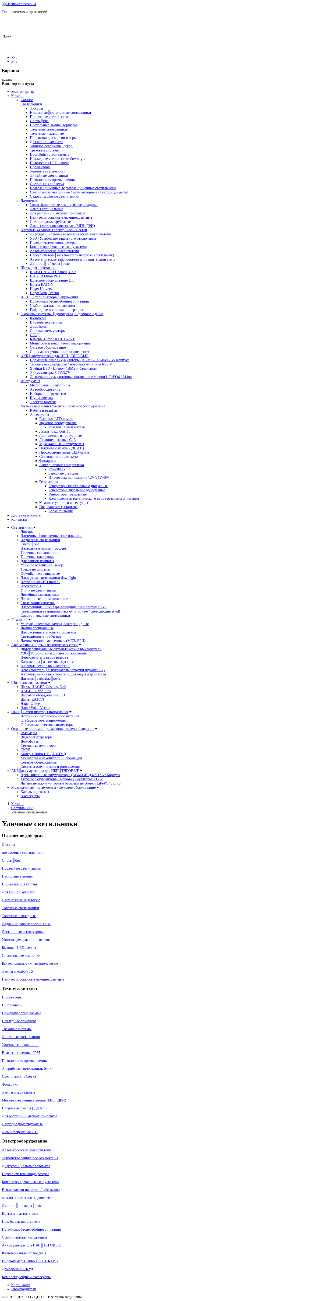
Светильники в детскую (58, 456)
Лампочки (29, 201)
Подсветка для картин (19, 884)
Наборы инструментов (48, 394)
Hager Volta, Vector (44, 293)
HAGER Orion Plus (45, 276)
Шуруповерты (41, 398)
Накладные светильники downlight (57, 159)
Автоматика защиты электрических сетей (54, 230)
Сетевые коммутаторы (48, 331)
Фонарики (47, 461)
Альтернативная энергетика (61, 465)
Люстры (36, 108)
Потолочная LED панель (49, 163)
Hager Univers (41, 289)
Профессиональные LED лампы (64, 452)
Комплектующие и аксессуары (63, 503)
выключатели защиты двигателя (27, 1198)
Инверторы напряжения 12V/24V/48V (79, 477)
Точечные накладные (47, 133)
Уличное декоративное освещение (29, 940)
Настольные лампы (17, 876)
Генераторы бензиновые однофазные (78, 486)
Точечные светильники (48, 129)
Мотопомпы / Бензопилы (50, 385)
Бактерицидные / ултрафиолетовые (30, 963)
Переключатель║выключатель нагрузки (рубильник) (72, 255)
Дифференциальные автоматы (26, 1166)
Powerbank (57, 469)
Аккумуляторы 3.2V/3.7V (50, 373)
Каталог (17, 96)
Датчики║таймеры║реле (50, 263)
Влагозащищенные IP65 (21, 1053)
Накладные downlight (19, 1021)
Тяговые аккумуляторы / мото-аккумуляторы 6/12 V (71, 364)
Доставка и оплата (26, 515)
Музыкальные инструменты (61, 444)
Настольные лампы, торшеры (53, 125)
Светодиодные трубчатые (50, 222)
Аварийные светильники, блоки (27, 1068)
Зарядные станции (63, 473)
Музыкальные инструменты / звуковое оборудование (63, 406)
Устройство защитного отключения (30, 1158)
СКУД (35, 335)
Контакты (19, 519)
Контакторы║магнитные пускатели (58, 247)
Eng (14, 61)
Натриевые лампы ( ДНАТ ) (61, 448)
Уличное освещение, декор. (51, 146)
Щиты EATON (41, 284)
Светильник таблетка (47, 184)
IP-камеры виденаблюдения (24, 1253)
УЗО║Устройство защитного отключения (63, 238)
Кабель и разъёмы (44, 410)
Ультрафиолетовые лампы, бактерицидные (64, 205)
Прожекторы (40, 167)
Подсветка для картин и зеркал (54, 138)
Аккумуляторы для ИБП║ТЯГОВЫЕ (31, 1245)
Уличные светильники (48, 171)
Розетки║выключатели (67, 427)
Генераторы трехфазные (68, 494)
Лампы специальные (46, 209)
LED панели (12, 1005)
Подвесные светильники (49, 117)
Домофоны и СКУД (17, 1269)
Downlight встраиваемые (49, 154)
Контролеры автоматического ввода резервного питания (94, 498)
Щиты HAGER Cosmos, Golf (53, 272)
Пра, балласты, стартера (58, 507)
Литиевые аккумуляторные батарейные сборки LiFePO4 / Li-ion (81, 377)
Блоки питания (61, 511)
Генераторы (48, 482)
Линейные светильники (49, 175)
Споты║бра (39, 121)
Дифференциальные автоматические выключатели (70, 234)
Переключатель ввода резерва (53, 242)
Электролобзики (43, 402)
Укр (14, 57)
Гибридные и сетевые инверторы (56, 310)
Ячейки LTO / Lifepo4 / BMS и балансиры (63, 368)
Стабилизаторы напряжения (52, 305)
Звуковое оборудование (58, 423)
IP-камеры (38, 318)
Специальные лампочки (21, 955)
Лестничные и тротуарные (60, 435)
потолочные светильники (22, 852)
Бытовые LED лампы (56, 419)
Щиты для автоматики (39, 268)
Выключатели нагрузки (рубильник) (31, 1190)
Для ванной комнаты (46, 142)
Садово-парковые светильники (54, 196)
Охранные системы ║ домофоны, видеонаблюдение (62, 314)
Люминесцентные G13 (57, 440)
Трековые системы (45, 150)
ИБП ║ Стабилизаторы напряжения (49, 297)
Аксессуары (39, 414)
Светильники (31, 104)
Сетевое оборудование (48, 347)
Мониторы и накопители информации (60, 343)
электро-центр (22, 91)
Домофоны (38, 326)
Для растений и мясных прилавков (57, 213)
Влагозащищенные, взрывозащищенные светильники (73, 188)
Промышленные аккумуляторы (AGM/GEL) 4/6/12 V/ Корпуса (79, 360)
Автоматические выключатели (54, 251)
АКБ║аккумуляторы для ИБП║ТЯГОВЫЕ (55, 356)
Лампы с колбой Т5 (54, 431)
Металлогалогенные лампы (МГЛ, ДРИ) (34, 1100)
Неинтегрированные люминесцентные (61, 217)
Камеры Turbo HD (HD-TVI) (52, 339)
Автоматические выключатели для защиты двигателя (72, 259)
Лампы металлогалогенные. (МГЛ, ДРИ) (62, 226)
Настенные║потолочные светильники (60, 112)
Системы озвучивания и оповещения (59, 352)
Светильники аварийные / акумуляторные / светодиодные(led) (79, 192)
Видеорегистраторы (46, 322)
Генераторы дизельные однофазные (77, 490)
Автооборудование (45, 389)
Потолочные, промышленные (53, 180)
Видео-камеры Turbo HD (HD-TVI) (30, 1261)
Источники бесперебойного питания (59, 301)
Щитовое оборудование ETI (52, 280)
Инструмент (30, 381)
